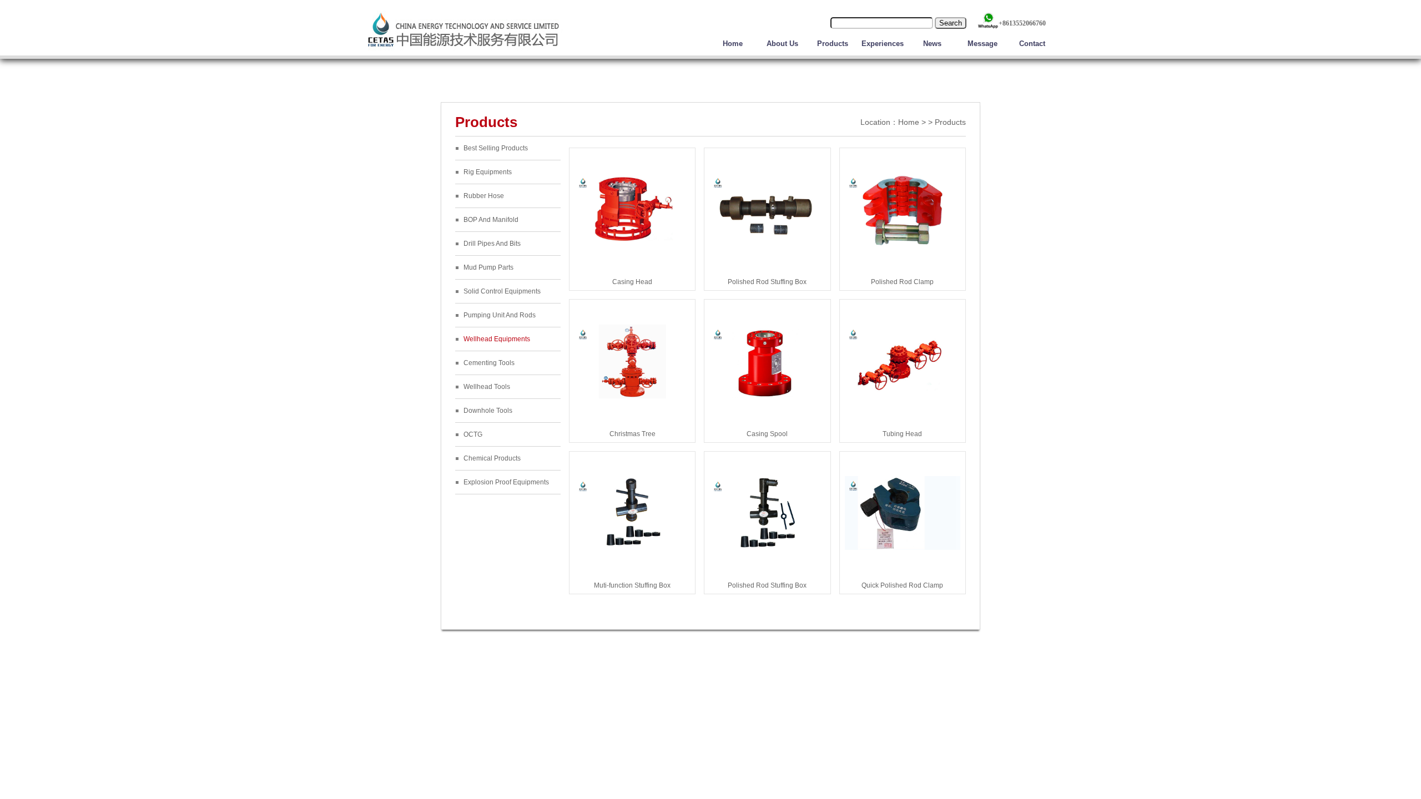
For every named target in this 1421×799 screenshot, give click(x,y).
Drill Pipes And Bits (492, 243)
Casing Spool (767, 434)
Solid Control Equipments (502, 291)
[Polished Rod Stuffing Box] (767, 244)
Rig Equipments (487, 172)
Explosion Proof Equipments (506, 482)
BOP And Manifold (490, 220)
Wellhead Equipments (496, 339)
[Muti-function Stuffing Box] (632, 548)
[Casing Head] (632, 244)
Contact (1032, 43)
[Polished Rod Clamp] (902, 244)
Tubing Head (902, 434)
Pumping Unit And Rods (499, 315)
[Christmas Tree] (632, 396)
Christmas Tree (632, 434)
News (932, 43)
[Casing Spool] (767, 396)
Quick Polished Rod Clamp (902, 585)
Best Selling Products (495, 148)
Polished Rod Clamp (902, 282)
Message (982, 43)
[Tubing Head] (902, 396)
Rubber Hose (483, 196)
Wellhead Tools (486, 387)
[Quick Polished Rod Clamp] (902, 548)
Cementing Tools (489, 363)
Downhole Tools (487, 410)
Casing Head (632, 282)
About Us (782, 43)
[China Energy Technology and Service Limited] (463, 49)
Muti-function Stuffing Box (632, 585)
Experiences (882, 43)
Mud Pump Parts (488, 267)
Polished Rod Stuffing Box (767, 282)
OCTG (472, 434)
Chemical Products (492, 458)
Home (733, 43)
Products (832, 43)
